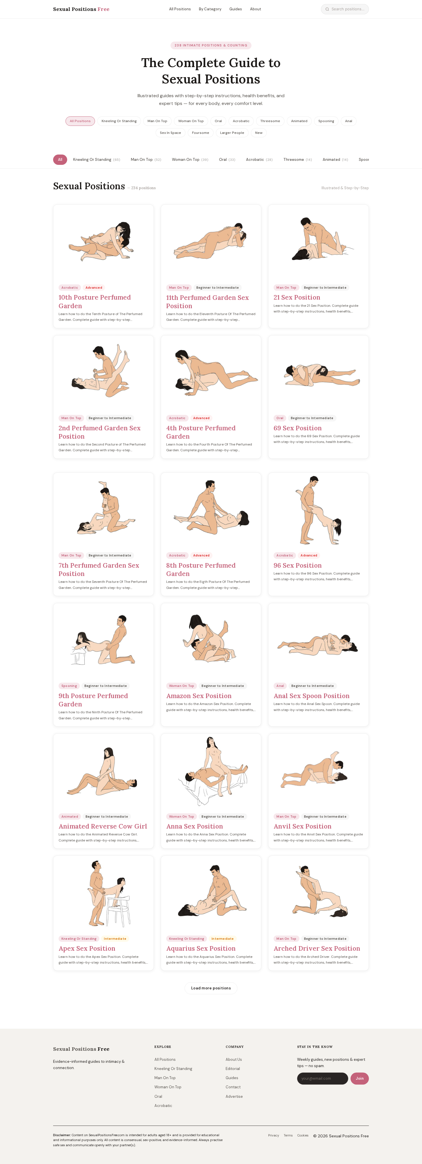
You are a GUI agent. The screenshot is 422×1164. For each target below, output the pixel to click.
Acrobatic (241, 121)
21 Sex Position (297, 297)
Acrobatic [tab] (259, 159)
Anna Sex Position (194, 826)
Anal (348, 121)
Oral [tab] (227, 159)
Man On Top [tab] (146, 159)
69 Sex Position (298, 428)
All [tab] (60, 159)
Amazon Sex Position (199, 696)
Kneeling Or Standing (119, 121)
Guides (235, 9)
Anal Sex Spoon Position (312, 696)
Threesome (270, 121)
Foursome (200, 132)
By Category (210, 9)
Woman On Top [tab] (190, 159)
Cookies (303, 1135)
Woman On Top (191, 121)
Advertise (234, 1096)
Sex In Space (170, 132)
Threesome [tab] (297, 159)
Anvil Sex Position (303, 826)
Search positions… (348, 9)
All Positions (180, 9)
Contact (233, 1087)
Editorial (233, 1068)
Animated (299, 121)
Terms (288, 1135)
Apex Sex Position (87, 948)
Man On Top (157, 121)
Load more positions (211, 988)
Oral (218, 121)
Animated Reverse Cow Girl (103, 826)
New (258, 132)
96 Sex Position (298, 565)
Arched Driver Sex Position (317, 948)
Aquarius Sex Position (201, 948)
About (255, 9)
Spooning (326, 121)
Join (360, 1078)
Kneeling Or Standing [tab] (96, 159)
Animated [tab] (335, 159)
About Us (234, 1059)
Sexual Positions (81, 9)
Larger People (232, 132)
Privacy (273, 1135)
